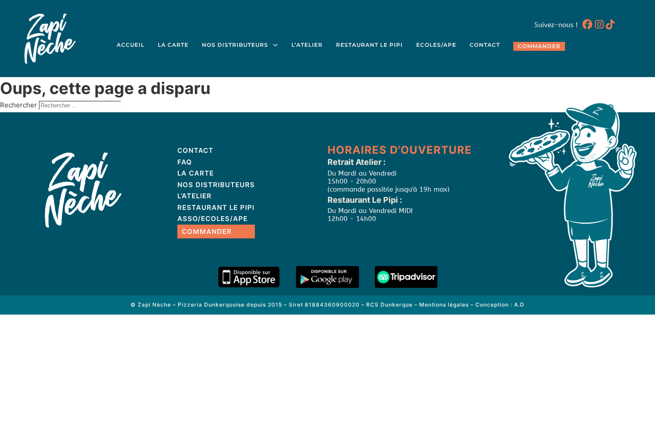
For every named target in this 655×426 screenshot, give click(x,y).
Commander (539, 46)
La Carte (173, 45)
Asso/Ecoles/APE (212, 218)
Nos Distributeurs (235, 45)
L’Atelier (307, 45)
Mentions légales (444, 304)
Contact (485, 45)
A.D (519, 304)
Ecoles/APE (436, 45)
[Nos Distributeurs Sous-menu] (275, 45)
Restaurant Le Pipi (369, 45)
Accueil (130, 45)
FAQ (184, 162)
